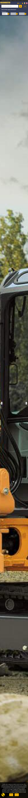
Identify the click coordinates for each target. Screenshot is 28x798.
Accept (16, 794)
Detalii (11, 794)
